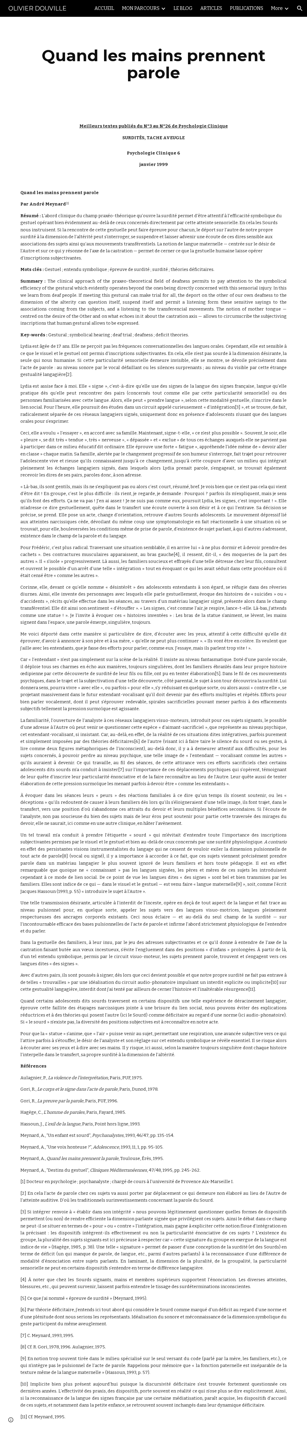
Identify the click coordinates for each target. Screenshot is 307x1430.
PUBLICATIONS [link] (246, 8)
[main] (153, 64)
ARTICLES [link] (211, 8)
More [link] (277, 8)
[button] (300, 8)
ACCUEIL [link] (104, 8)
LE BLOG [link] (183, 8)
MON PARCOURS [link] (140, 8)
